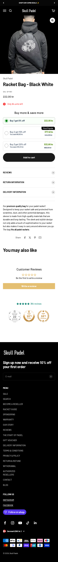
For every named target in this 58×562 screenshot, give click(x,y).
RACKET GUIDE (10, 409)
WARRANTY (8, 419)
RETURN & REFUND (12, 461)
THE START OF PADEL (13, 435)
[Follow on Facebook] (5, 523)
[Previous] (3, 3)
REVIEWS (7, 430)
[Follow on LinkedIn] (35, 523)
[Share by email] (40, 237)
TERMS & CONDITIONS (13, 450)
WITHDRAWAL (9, 466)
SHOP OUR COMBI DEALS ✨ (29, 3)
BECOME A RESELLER (13, 404)
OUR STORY (8, 425)
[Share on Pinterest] (34, 237)
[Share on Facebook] (24, 237)
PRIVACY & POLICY (11, 455)
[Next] (54, 3)
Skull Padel (8, 78)
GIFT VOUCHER (10, 440)
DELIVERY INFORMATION (14, 445)
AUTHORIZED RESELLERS (9, 473)
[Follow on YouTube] (20, 523)
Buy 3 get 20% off (18, 145)
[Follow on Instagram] (13, 523)
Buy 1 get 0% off (17, 120)
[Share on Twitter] (29, 237)
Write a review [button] (29, 286)
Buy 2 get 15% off (18, 133)
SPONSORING (9, 414)
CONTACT (7, 479)
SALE (5, 394)
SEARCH (7, 399)
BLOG (5, 485)
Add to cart (29, 157)
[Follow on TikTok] (28, 523)
